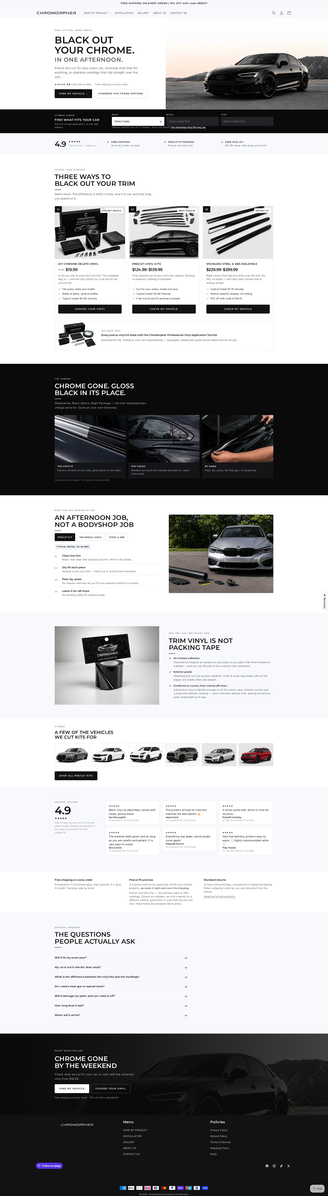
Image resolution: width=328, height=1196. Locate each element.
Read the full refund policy (219, 896)
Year (224, 115)
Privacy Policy (218, 1130)
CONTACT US (131, 1154)
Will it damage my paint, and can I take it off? (85, 996)
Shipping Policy (219, 1148)
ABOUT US (129, 1148)
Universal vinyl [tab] (90, 537)
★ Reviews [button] (324, 601)
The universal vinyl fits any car (188, 127)
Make (115, 115)
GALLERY (129, 1142)
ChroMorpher (155, 1194)
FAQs (213, 1154)
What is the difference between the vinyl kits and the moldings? (97, 976)
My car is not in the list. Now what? (78, 967)
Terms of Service (220, 1142)
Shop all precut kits (76, 775)
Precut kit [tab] (65, 537)
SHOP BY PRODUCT (135, 1130)
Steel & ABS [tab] (117, 537)
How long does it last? (69, 1005)
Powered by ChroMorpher (175, 1194)
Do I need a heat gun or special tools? (80, 986)
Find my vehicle (73, 93)
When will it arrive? (67, 1015)
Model (170, 115)
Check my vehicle (164, 309)
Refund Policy (218, 1136)
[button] (97, 13)
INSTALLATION (132, 1136)
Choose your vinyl (90, 309)
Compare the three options (120, 93)
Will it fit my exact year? (71, 957)
